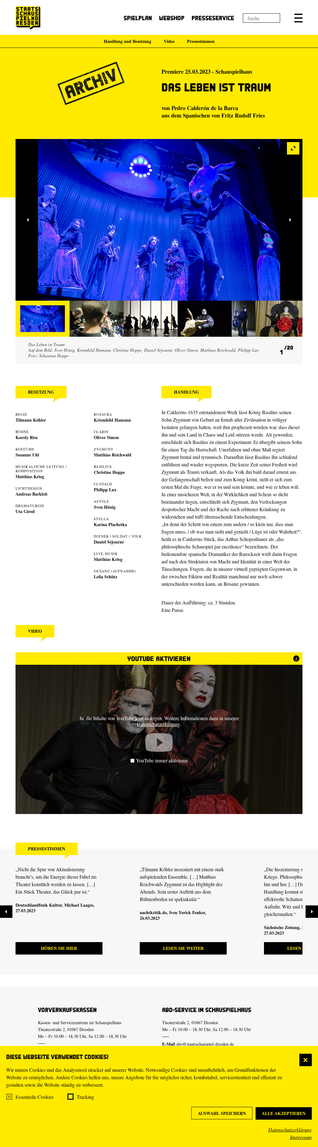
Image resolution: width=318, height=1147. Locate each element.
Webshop (171, 17)
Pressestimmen (201, 41)
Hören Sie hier (59, 948)
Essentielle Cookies (35, 1097)
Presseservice (213, 17)
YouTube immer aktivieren (162, 760)
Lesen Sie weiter (183, 948)
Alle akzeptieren (284, 1113)
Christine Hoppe (109, 472)
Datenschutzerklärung (290, 1129)
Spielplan (138, 17)
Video (169, 41)
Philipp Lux (105, 489)
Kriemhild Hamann (112, 420)
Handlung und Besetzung (127, 41)
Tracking (85, 1097)
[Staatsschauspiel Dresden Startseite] (28, 18)
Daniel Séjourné (109, 542)
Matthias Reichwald (112, 454)
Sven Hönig (105, 507)
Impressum (301, 1137)
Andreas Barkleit (32, 494)
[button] (298, 18)
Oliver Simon (106, 437)
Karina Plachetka (110, 524)
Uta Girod (25, 511)
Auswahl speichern (222, 1113)
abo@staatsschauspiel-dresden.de (205, 1044)
